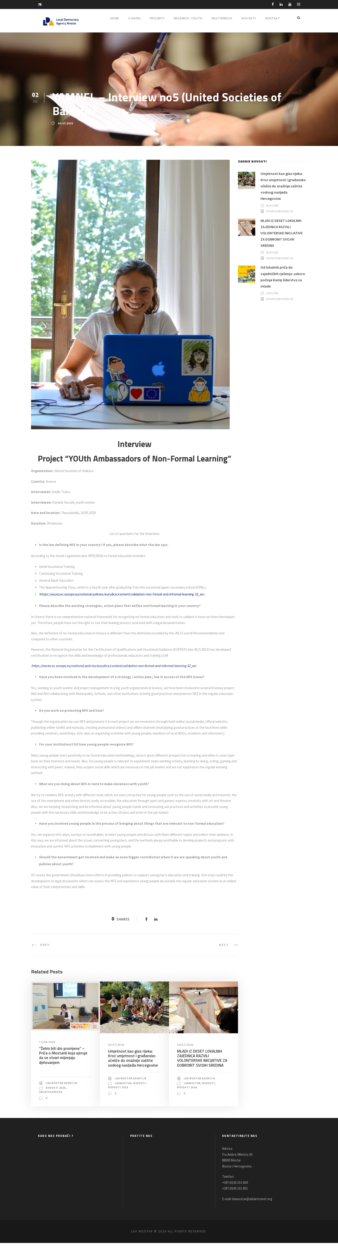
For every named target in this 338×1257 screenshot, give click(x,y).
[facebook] (273, 4)
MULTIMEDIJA (222, 18)
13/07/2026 (272, 293)
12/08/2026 (47, 1042)
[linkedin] (281, 4)
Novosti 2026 (56, 1087)
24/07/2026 (185, 1044)
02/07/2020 (65, 123)
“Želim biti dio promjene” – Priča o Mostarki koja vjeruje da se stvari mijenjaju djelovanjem (63, 1055)
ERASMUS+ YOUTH (188, 18)
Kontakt (272, 18)
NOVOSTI (248, 18)
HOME (114, 18)
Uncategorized (50, 1092)
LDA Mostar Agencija (61, 1083)
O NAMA (134, 18)
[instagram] (298, 4)
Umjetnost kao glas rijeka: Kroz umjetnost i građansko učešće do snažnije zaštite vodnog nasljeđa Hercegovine (133, 1058)
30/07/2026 (116, 1044)
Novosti (139, 1083)
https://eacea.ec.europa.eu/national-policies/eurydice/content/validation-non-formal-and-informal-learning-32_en (122, 594)
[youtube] (289, 4)
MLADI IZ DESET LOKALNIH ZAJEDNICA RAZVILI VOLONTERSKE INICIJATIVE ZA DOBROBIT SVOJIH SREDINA (202, 1058)
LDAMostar (123, 1083)
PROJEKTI (157, 18)
